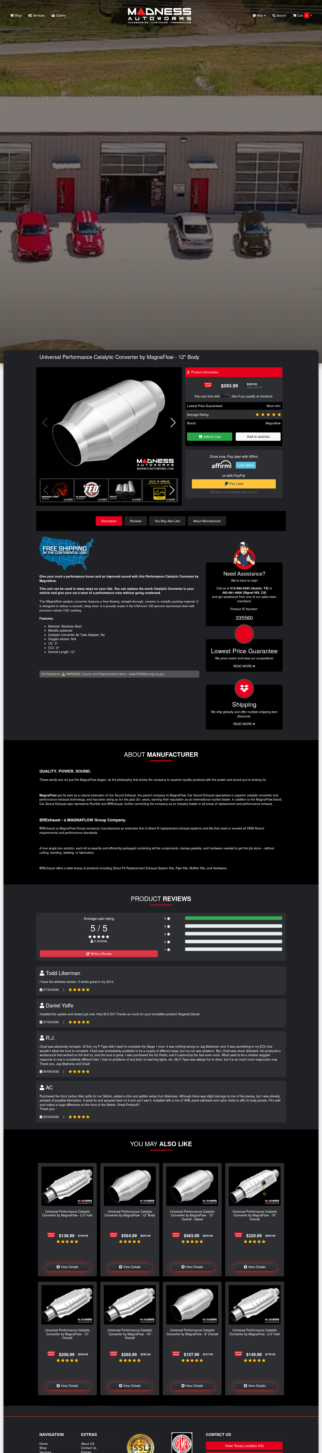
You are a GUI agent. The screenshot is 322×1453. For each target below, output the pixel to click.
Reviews (136, 521)
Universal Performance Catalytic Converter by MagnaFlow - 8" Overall (192, 1332)
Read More (243, 666)
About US (87, 1443)
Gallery (60, 15)
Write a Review (100, 953)
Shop (18, 15)
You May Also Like (167, 521)
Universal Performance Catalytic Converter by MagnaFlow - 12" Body (129, 1213)
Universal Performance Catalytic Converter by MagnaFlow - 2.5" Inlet (67, 1213)
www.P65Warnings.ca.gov (147, 674)
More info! (274, 406)
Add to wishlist (258, 436)
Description (109, 521)
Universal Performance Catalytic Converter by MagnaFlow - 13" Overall (67, 1334)
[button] (173, 422)
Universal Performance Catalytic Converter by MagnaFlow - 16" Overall (130, 1334)
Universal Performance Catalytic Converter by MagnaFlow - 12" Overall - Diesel (192, 1215)
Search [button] (281, 15)
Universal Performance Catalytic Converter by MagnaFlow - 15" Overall (254, 1215)
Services (38, 15)
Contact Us (88, 1448)
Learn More (246, 465)
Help (260, 15)
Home (43, 1443)
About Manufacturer (207, 521)
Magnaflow (273, 423)
